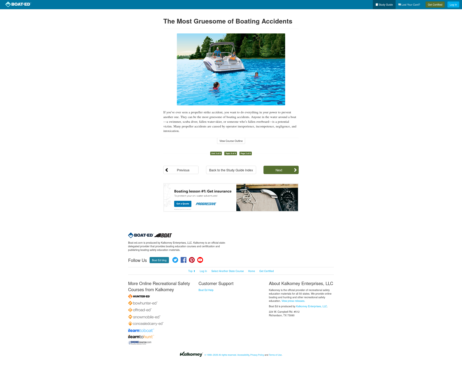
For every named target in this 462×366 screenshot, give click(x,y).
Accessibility (243, 354)
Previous (183, 170)
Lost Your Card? (410, 4)
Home (251, 271)
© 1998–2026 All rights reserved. (220, 354)
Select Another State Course (227, 271)
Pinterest (192, 260)
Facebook (183, 260)
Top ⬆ (191, 271)
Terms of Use (275, 354)
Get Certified (435, 4)
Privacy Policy (257, 354)
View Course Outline (231, 141)
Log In (453, 4)
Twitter (175, 260)
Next (279, 170)
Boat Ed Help (206, 290)
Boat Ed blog (159, 260)
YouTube (200, 260)
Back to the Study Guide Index (231, 170)
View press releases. (293, 301)
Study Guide (385, 4)
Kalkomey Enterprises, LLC (311, 306)
